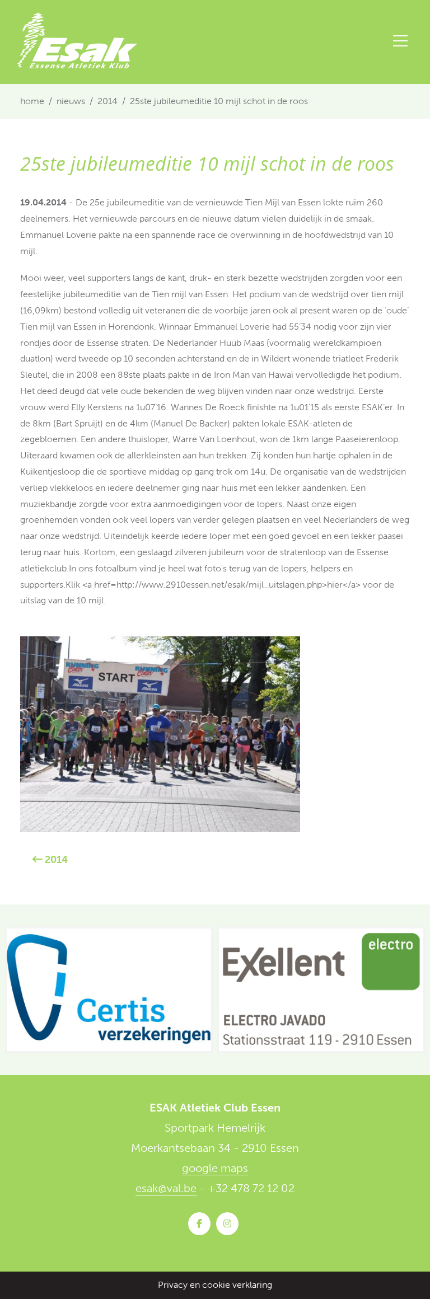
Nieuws (71, 101)
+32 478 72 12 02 (251, 1188)
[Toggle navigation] (400, 41)
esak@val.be (166, 1188)
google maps (215, 1168)
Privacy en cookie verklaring (215, 1284)
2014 (107, 101)
